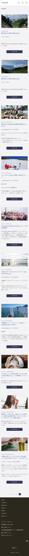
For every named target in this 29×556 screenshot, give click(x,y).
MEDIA (3, 510)
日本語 (13, 547)
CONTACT (4, 513)
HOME (3, 500)
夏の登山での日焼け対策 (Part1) (10, 78)
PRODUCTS (4, 505)
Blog (2, 122)
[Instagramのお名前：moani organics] (27, 541)
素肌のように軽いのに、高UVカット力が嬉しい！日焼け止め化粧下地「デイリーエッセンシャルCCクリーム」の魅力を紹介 (14, 416)
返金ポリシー (4, 516)
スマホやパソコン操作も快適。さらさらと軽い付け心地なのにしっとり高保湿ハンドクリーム (14, 375)
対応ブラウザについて (6, 535)
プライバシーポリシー (6, 521)
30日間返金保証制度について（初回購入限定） (12, 530)
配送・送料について (6, 532)
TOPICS (3, 508)
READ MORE (14, 51)
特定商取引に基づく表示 (7, 524)
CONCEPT (4, 502)
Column (3, 371)
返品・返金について (6, 527)
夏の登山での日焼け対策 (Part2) (10, 33)
